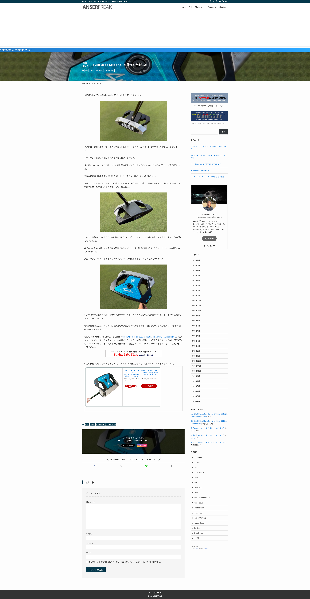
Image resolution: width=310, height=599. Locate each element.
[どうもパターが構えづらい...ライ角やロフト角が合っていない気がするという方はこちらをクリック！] (155, 50)
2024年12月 (196, 361)
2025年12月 (196, 300)
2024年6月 (196, 391)
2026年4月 (196, 280)
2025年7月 (196, 325)
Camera (197, 462)
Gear (196, 477)
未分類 (196, 538)
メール (89, 543)
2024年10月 (196, 371)
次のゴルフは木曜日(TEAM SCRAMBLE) (206, 164)
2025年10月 (196, 310)
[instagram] (216, 1)
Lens (196, 492)
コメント (90, 502)
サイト (88, 552)
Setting (197, 528)
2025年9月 (196, 315)
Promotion (198, 513)
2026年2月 (196, 290)
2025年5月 (196, 335)
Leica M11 (198, 487)
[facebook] (210, 1)
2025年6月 (196, 331)
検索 (223, 132)
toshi (205, 416)
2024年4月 (196, 401)
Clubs (91, 70)
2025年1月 (196, 356)
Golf (86, 70)
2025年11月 (196, 305)
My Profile (209, 238)
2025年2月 (196, 351)
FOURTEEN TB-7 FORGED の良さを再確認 (207, 176)
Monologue (99, 70)
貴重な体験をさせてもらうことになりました (208, 428)
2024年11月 (196, 366)
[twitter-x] (213, 1)
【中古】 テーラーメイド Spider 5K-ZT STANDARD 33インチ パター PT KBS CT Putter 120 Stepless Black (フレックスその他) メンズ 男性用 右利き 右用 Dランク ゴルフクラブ (141, 373)
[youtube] (219, 1)
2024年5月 (196, 396)
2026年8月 (196, 260)
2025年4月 (196, 341)
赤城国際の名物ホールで (200, 170)
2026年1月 (196, 295)
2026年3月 (196, 285)
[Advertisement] (155, 29)
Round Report (199, 523)
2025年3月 (196, 346)
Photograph (199, 508)
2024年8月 (196, 381)
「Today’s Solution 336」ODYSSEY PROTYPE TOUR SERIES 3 (149, 336)
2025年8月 (196, 320)
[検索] (226, 1)
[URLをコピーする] (172, 466)
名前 (89, 534)
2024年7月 (196, 386)
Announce (198, 457)
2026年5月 (196, 275)
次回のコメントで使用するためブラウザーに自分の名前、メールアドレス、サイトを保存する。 (125, 562)
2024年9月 (196, 376)
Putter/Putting (109, 70)
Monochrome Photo (202, 497)
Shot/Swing (198, 533)
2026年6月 (196, 270)
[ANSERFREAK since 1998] (97, 7)
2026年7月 (196, 265)
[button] (94, 466)
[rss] (223, 1)
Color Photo (199, 472)
